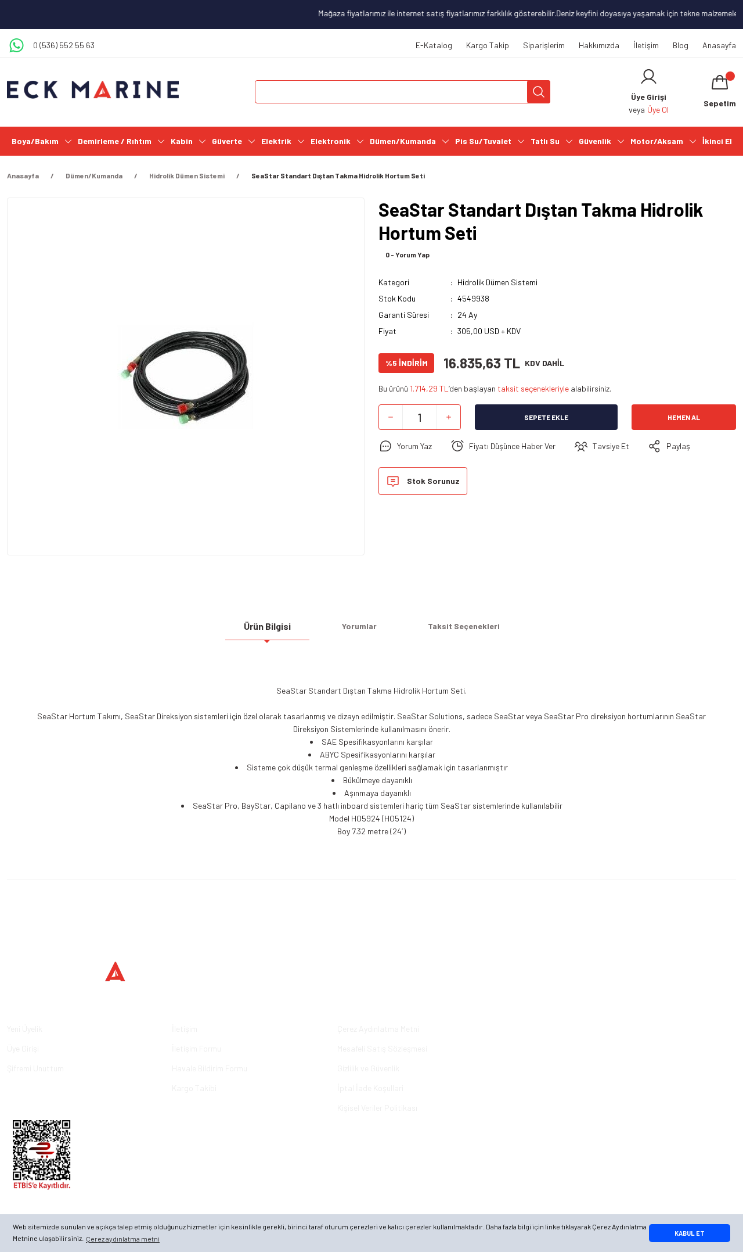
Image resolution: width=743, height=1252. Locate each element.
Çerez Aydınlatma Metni (378, 1029)
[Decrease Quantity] (390, 417)
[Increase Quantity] (448, 417)
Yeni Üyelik (24, 1029)
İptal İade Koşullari (370, 1088)
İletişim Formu (196, 1048)
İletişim (646, 45)
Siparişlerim (544, 45)
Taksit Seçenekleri (464, 626)
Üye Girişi (23, 1048)
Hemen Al (684, 417)
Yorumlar (359, 626)
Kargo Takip (487, 45)
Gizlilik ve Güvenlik (368, 1068)
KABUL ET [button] (690, 1233)
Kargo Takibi (194, 1088)
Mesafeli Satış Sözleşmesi (382, 1048)
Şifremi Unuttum (35, 1068)
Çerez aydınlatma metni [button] (123, 1239)
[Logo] (93, 90)
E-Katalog (434, 45)
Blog (680, 45)
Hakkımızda (599, 45)
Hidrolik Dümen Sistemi (497, 282)
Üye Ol (658, 109)
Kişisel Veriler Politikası (377, 1108)
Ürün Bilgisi (267, 626)
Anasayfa (719, 45)
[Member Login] (648, 76)
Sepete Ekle (546, 417)
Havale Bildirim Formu (209, 1068)
